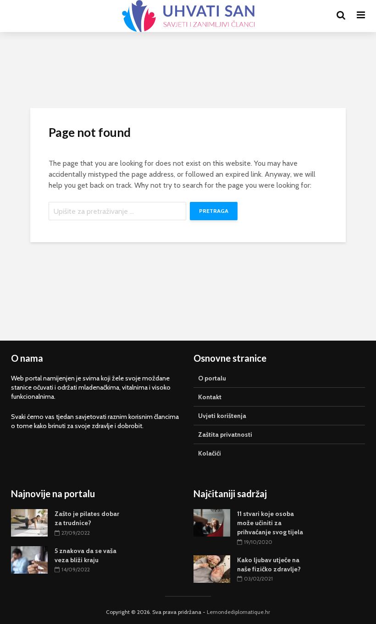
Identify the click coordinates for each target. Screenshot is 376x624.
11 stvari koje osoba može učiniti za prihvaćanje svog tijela (270, 523)
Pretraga (213, 210)
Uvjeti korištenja (222, 416)
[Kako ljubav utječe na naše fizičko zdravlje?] (212, 568)
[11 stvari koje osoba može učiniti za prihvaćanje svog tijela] (212, 522)
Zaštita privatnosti (225, 434)
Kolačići (209, 453)
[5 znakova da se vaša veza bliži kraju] (29, 559)
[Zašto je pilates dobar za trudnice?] (29, 522)
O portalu (212, 378)
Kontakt (209, 397)
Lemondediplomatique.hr (238, 611)
